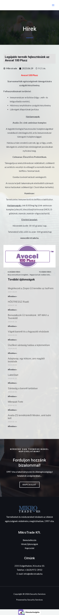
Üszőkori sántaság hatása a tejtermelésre (29, 345)
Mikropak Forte (15, 402)
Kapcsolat (29, 548)
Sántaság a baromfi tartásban (23, 388)
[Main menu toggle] (53, 5)
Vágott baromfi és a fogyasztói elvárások (28, 331)
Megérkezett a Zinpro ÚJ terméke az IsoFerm (30, 288)
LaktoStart (13, 375)
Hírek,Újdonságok (29, 544)
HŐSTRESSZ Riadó (18, 302)
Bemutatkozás (29, 540)
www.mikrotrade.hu (29, 238)
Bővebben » (12, 296)
